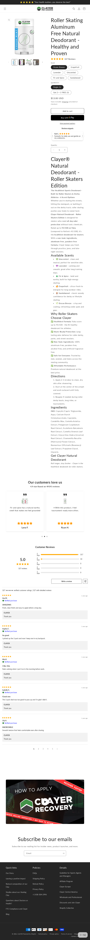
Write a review (66, 581)
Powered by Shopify (29, 934)
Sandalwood (75, 78)
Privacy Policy (38, 889)
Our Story (10, 873)
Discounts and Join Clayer (70, 903)
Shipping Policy (39, 879)
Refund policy (42, 934)
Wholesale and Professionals (71, 897)
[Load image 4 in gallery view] (36, 62)
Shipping (65, 102)
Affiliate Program (66, 881)
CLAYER (20, 934)
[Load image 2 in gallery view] (22, 62)
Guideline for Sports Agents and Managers (70, 874)
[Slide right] (42, 62)
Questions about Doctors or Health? (17, 901)
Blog (7, 914)
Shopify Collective (67, 908)
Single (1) (57, 87)
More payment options (67, 123)
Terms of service (66, 934)
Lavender (57, 73)
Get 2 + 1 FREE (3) (61, 92)
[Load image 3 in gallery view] (29, 62)
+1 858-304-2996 (40, 895)
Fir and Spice (58, 78)
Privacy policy (54, 934)
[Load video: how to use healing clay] (45, 802)
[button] (5, 8)
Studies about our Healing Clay (16, 893)
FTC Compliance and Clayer (17, 909)
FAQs (35, 873)
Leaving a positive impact (16, 879)
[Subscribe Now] (63, 853)
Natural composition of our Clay (16, 885)
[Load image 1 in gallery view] (15, 62)
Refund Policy (38, 884)
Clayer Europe (65, 887)
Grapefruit (75, 67)
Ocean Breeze (59, 67)
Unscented (71, 73)
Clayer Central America (69, 892)
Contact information (77, 936)
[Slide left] (8, 62)
